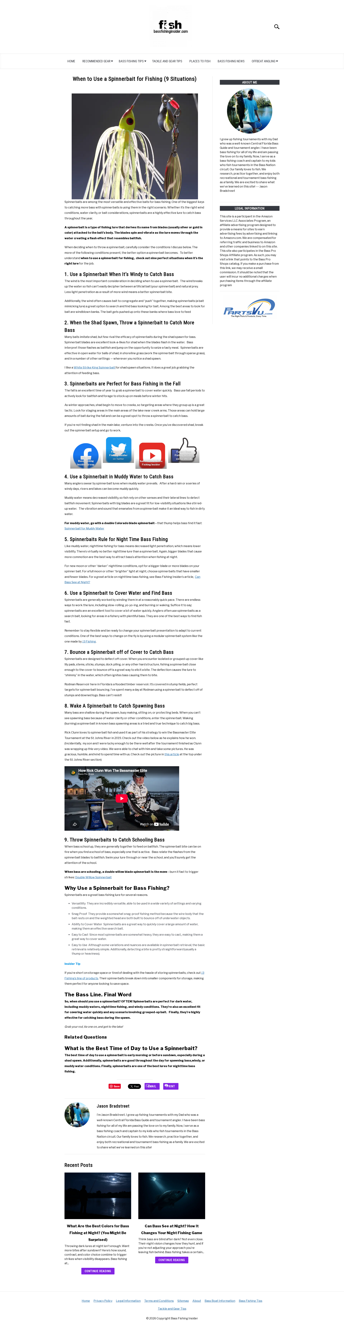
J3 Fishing (89, 641)
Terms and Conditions (159, 1301)
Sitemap (183, 1301)
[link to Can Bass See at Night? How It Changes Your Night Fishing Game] (171, 1196)
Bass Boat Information (220, 1301)
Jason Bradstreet (113, 1106)
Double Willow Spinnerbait (93, 877)
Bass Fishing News (231, 61)
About (196, 1301)
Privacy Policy (103, 1301)
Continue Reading (98, 1271)
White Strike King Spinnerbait (95, 367)
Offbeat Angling (263, 61)
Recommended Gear (96, 61)
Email (152, 1086)
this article (171, 754)
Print (171, 1086)
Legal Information (128, 1301)
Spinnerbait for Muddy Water (84, 528)
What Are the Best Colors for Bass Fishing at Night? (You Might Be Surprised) (98, 1233)
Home (71, 61)
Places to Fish (200, 61)
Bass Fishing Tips (131, 61)
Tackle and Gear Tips (167, 61)
